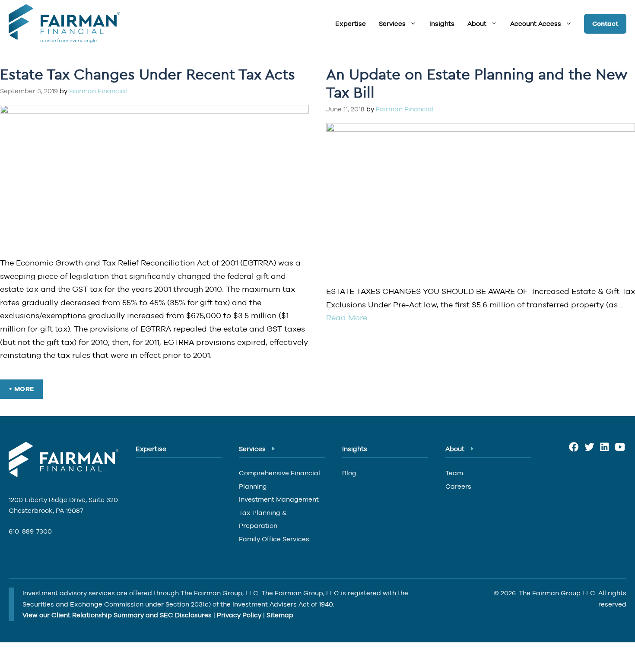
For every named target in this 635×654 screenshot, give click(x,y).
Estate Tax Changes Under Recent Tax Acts (147, 73)
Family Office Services (274, 539)
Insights (441, 23)
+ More (21, 389)
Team (454, 473)
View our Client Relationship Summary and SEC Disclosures (117, 615)
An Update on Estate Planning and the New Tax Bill (477, 82)
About (476, 23)
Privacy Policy (239, 615)
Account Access (535, 23)
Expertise (350, 23)
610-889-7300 (30, 531)
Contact (605, 24)
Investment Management (279, 499)
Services (392, 23)
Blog (349, 473)
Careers (458, 486)
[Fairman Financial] (62, 23)
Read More (346, 317)
